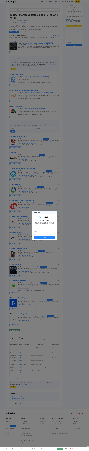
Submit (44, 237)
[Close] (55, 212)
